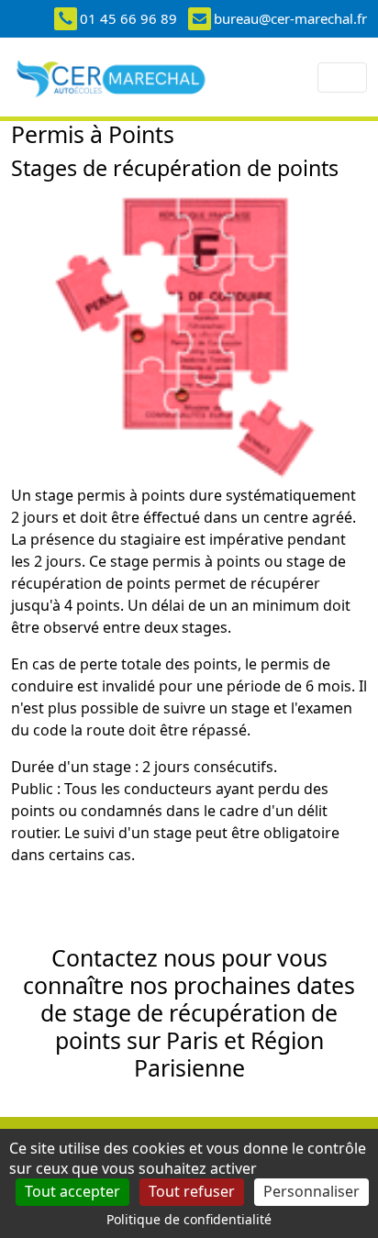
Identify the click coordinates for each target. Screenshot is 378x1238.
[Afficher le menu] (342, 77)
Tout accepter (72, 1191)
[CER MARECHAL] (111, 77)
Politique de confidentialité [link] (189, 1219)
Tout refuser (192, 1191)
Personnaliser (311, 1191)
